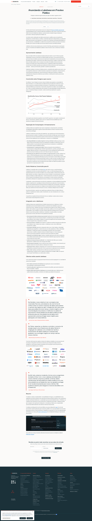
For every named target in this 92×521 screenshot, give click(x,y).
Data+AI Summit (60, 490)
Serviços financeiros (48, 478)
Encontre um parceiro (24, 491)
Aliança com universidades (62, 486)
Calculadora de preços (36, 497)
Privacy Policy (55, 452)
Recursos (42, 1)
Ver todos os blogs (46, 457)
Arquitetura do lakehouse (24, 480)
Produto (33, 1)
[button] (57, 1)
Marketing (46, 493)
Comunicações (47, 476)
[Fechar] (33, 512)
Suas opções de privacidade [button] (51, 514)
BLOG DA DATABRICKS (61, 497)
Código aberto (35, 499)
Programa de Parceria (24, 489)
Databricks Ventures (73, 479)
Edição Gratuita (60, 484)
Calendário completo (61, 494)
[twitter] (15, 481)
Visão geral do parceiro (24, 488)
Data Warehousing (36, 486)
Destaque (22, 485)
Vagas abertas (72, 485)
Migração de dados (48, 495)
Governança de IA (48, 490)
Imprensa (71, 488)
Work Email (32, 446)
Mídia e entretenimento (49, 482)
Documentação (60, 475)
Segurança (34, 491)
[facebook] (13, 481)
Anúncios (41, 6)
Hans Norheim (49, 18)
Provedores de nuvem (24, 493)
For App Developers (24, 476)
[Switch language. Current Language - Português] (55, 1)
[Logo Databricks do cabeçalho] (15, 1)
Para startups (23, 479)
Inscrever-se (58, 448)
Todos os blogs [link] (13, 4)
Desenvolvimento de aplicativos (38, 479)
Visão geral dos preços (36, 496)
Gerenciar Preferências (6, 518)
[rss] (11, 483)
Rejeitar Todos (23, 518)
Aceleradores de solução (49, 498)
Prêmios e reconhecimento (74, 489)
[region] (17, 515)
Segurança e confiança (73, 491)
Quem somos (72, 476)
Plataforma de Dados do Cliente (38, 483)
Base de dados (35, 487)
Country (44, 446)
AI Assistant (35, 478)
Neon (33, 490)
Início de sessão (60, 1)
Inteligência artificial (36, 480)
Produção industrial (48, 480)
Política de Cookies (8, 514)
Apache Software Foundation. (46, 510)
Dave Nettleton (44, 18)
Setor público (47, 483)
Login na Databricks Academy (62, 487)
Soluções (38, 1)
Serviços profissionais (48, 496)
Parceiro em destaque (24, 492)
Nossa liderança (72, 478)
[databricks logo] (14, 473)
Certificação (60, 483)
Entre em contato (67, 1)
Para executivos (23, 478)
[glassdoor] (13, 483)
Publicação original (30, 434)
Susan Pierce (55, 18)
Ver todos (46, 486)
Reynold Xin (60, 18)
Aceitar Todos (30, 518)
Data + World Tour (60, 491)
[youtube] (15, 483)
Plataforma (18, 4)
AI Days (59, 493)
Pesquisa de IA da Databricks (25, 482)
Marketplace (35, 502)
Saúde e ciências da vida (49, 479)
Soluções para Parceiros (24, 495)
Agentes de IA (47, 489)
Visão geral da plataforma (37, 476)
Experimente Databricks (76, 1)
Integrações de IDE (36, 503)
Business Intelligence (36, 482)
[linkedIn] (11, 481)
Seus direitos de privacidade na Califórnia (40, 514)
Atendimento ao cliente (61, 477)
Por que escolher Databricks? (26, 1)
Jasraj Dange (34, 18)
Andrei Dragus (38, 18)
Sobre (46, 1)
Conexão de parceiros (36, 504)
